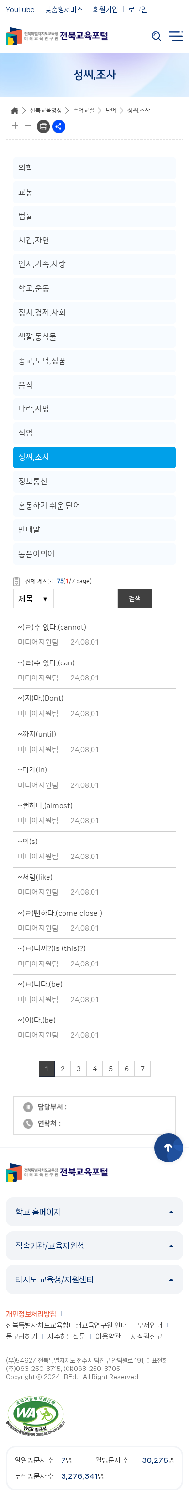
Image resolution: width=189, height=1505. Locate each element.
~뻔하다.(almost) (45, 806)
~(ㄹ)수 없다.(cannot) (52, 627)
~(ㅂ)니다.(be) (40, 984)
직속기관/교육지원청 (50, 1245)
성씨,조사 (138, 110)
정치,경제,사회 (42, 312)
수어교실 (83, 110)
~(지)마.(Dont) (40, 698)
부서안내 (149, 1325)
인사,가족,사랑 (42, 264)
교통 (25, 192)
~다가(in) (32, 770)
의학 (25, 168)
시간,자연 (33, 240)
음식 (25, 385)
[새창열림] (35, 1415)
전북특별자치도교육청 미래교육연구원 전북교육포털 (57, 36)
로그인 (137, 10)
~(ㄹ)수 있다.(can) (46, 663)
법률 (25, 216)
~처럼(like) (35, 877)
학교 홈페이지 (38, 1211)
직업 (25, 433)
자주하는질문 (66, 1336)
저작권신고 (146, 1336)
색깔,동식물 (37, 336)
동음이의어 (36, 554)
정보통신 (32, 481)
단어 (111, 110)
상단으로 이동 (168, 1147)
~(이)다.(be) (37, 1020)
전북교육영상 (46, 110)
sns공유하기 (58, 126)
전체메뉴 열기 (176, 36)
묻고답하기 (21, 1336)
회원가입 (105, 10)
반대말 (29, 530)
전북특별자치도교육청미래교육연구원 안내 (66, 1325)
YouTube (20, 10)
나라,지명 (33, 409)
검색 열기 (156, 36)
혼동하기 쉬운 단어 (49, 505)
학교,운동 (33, 288)
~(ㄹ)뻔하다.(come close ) (60, 913)
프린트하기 (43, 126)
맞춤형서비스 (64, 10)
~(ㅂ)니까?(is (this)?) (52, 949)
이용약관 (108, 1336)
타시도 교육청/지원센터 (55, 1279)
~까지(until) (37, 734)
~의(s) (28, 842)
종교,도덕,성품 (42, 361)
